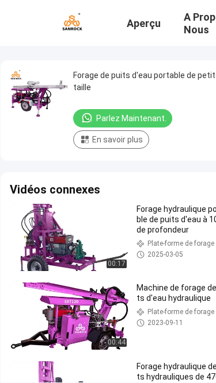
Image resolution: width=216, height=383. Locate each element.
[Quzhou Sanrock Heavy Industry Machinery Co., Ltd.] (72, 21)
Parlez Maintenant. (131, 118)
